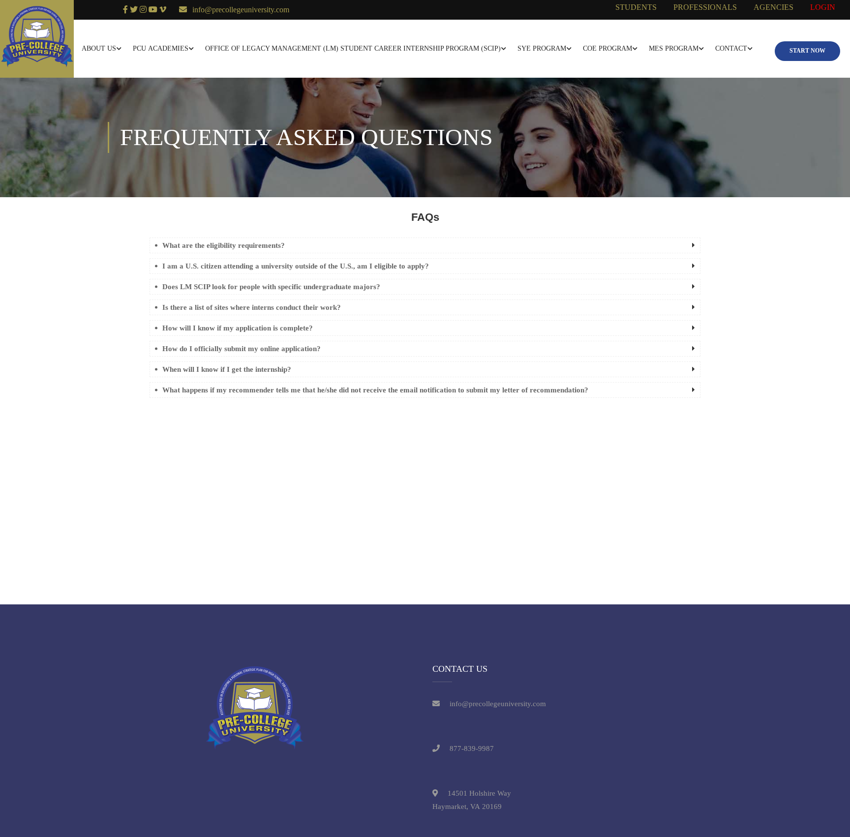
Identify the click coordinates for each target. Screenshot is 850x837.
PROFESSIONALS (705, 7)
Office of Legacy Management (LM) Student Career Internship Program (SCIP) (353, 48)
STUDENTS (636, 7)
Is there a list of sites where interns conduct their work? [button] (251, 307)
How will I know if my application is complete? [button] (237, 328)
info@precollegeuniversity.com (240, 9)
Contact (731, 48)
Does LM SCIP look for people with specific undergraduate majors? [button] (271, 287)
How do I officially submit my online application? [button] (241, 349)
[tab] (425, 245)
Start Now (807, 50)
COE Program (607, 48)
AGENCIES (773, 7)
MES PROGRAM (673, 48)
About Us (99, 48)
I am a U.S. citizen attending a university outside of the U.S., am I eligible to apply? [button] (295, 266)
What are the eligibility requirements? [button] (223, 245)
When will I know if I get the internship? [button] (226, 369)
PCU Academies (160, 48)
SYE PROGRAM (541, 48)
